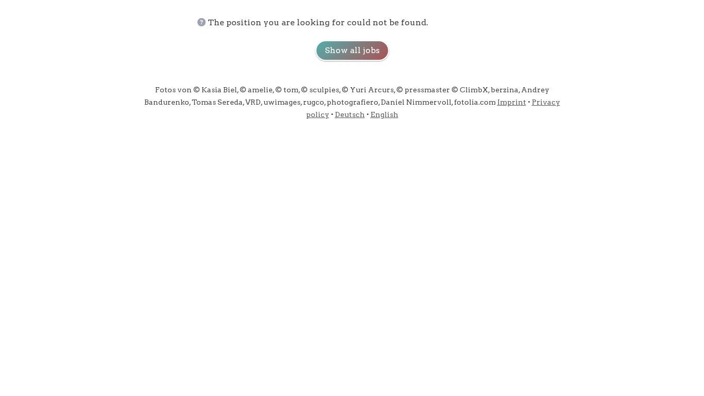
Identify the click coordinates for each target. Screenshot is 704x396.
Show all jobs (352, 50)
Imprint (511, 102)
